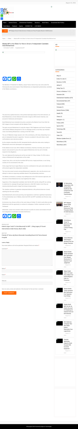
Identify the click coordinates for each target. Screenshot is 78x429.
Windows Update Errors (63, 138)
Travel (58, 132)
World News (45, 22)
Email (4, 274)
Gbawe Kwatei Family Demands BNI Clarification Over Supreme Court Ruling (68, 292)
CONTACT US (28, 26)
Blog (58, 75)
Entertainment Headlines (25, 22)
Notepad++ (60, 119)
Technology (60, 129)
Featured (14, 26)
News (4, 22)
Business (37, 22)
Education (59, 94)
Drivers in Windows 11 (63, 91)
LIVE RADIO (38, 26)
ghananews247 (21, 47)
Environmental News (62, 101)
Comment (5, 248)
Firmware (59, 107)
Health (58, 113)
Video (58, 135)
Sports (21, 26)
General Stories (13, 22)
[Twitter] (1, 12)
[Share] (1, 18)
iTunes (58, 116)
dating (58, 85)
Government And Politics (57, 22)
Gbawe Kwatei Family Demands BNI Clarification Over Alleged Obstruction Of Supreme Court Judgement (68, 257)
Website (4, 280)
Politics (59, 123)
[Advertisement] (27, 101)
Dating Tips (60, 88)
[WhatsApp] (1, 15)
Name (4, 268)
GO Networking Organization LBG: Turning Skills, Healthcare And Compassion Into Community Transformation (68, 189)
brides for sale (61, 79)
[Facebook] (1, 9)
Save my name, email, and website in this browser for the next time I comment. (23, 289)
